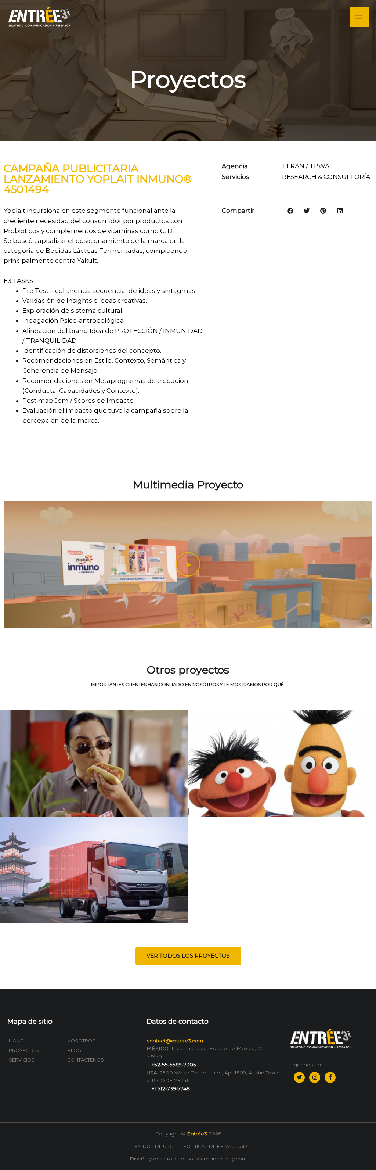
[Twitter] (299, 1077)
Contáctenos (85, 1060)
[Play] (188, 564)
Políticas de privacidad (215, 1146)
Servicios (22, 1060)
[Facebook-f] (330, 1077)
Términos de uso (151, 1146)
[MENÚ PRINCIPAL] (359, 17)
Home (16, 1041)
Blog (74, 1050)
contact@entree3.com (175, 1041)
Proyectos (24, 1050)
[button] (188, 956)
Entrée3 (197, 1134)
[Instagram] (314, 1077)
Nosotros (81, 1041)
